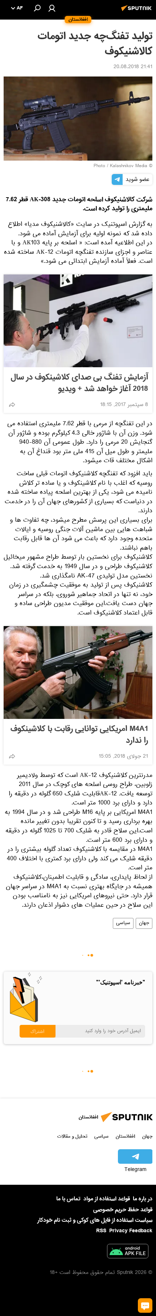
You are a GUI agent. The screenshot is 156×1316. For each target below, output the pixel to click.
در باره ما (142, 1199)
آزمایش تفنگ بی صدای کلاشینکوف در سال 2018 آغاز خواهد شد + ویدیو (79, 383)
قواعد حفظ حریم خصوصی (122, 1210)
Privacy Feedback (130, 1231)
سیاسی (123, 923)
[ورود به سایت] (52, 8)
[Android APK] (127, 1252)
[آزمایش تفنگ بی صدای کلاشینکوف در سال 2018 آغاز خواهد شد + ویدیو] (78, 320)
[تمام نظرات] (145, 1305)
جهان (144, 923)
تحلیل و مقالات (72, 1136)
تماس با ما (68, 1199)
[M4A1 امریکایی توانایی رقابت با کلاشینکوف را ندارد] (78, 672)
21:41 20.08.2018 (133, 67)
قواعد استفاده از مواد (106, 1199)
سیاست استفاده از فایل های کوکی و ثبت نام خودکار (94, 1220)
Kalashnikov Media (128, 166)
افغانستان (125, 1136)
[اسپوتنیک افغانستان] (137, 12)
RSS (101, 1231)
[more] (12, 404)
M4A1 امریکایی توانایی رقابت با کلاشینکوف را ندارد (79, 734)
